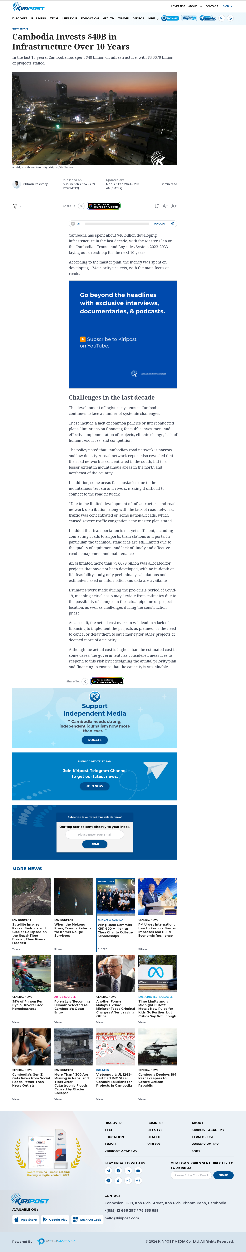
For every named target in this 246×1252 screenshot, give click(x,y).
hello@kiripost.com (122, 1218)
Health (108, 18)
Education (90, 18)
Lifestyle (69, 18)
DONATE (95, 740)
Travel (124, 18)
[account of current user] (221, 18)
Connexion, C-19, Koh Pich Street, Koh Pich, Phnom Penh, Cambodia (165, 1203)
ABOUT (193, 6)
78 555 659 (149, 1210)
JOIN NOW (94, 786)
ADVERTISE (178, 6)
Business (38, 18)
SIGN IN (227, 6)
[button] (156, 206)
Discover (19, 18)
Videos (139, 18)
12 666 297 (127, 1210)
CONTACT (211, 6)
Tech (54, 18)
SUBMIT (94, 844)
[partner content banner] (123, 335)
